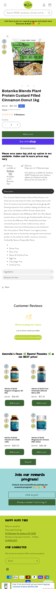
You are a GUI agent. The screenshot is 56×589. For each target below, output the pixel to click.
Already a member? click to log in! (32, 502)
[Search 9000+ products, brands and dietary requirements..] (49, 13)
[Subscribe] (37, 561)
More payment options (28, 148)
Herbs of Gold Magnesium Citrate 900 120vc (40, 440)
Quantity (5, 119)
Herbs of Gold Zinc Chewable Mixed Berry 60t (40, 391)
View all (28, 462)
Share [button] (7, 287)
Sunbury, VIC (10, 172)
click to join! (31, 494)
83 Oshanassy (11, 533)
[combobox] (28, 13)
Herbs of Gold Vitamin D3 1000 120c (12, 440)
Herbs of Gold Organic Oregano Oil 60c (14, 391)
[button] (5, 5)
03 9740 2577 (11, 540)
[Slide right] (34, 86)
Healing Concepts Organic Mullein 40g (31, 583)
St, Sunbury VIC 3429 (26, 533)
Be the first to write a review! (28, 337)
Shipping (4, 110)
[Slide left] (22, 86)
